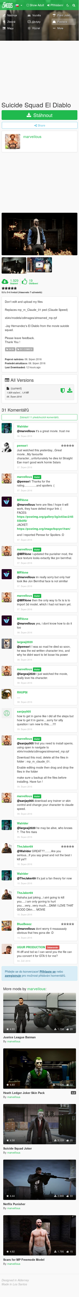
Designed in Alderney (15, 1280)
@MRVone (24, 554)
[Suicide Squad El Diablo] (39, 234)
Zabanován (52, 947)
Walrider (22, 426)
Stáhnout (42, 114)
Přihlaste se (48, 971)
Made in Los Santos (14, 1284)
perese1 (22, 445)
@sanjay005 (25, 743)
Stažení (14, 283)
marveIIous (32, 136)
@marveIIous (26, 431)
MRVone (22, 500)
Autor (37, 476)
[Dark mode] (68, 5)
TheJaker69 (25, 846)
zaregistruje (13, 975)
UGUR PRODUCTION (31, 947)
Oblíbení (33, 283)
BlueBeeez (24, 924)
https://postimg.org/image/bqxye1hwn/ (43, 529)
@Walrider (24, 851)
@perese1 (24, 481)
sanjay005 (24, 711)
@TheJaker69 (26, 878)
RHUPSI (22, 692)
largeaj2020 (25, 642)
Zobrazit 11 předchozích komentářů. (39, 417)
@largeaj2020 (26, 674)
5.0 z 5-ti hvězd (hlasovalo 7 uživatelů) (22, 292)
